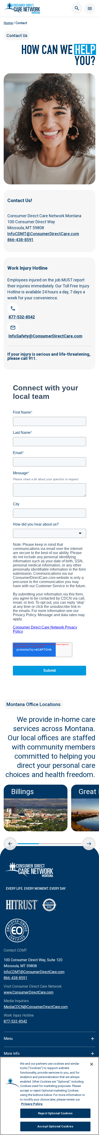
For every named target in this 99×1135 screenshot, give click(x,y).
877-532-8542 (15, 1021)
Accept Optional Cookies (55, 1126)
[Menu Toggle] (89, 8)
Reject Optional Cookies (55, 1113)
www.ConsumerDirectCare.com (28, 992)
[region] (49, 1096)
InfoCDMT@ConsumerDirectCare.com (43, 233)
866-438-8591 (20, 239)
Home (8, 23)
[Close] (92, 1064)
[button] (10, 843)
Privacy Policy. (32, 1104)
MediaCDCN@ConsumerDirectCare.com (36, 1007)
